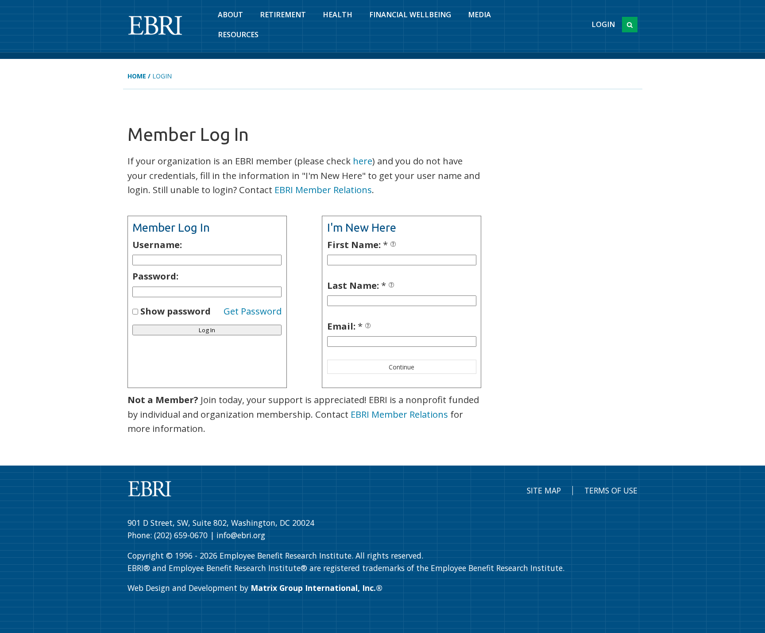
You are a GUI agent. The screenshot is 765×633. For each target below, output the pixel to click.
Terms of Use (611, 490)
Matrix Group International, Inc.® (316, 588)
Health (337, 14)
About (230, 14)
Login (603, 24)
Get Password (253, 311)
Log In (207, 330)
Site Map (544, 490)
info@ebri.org (240, 535)
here (362, 161)
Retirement (283, 14)
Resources (238, 34)
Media (479, 14)
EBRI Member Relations (323, 189)
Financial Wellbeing (410, 14)
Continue (401, 367)
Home (137, 76)
